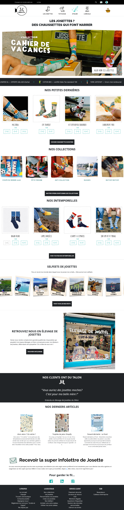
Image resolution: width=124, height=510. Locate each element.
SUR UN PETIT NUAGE (108, 236)
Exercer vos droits (75, 507)
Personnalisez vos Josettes (49, 497)
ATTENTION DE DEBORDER (77, 124)
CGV (75, 497)
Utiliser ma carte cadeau (49, 505)
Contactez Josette (23, 499)
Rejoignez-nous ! (23, 501)
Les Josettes (49, 494)
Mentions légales (75, 499)
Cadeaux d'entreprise (100, 494)
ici (66, 469)
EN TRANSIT (46, 124)
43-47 (15, 131)
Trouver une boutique (23, 497)
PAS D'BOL (15, 124)
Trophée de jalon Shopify (62, 434)
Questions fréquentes (75, 501)
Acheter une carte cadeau (49, 503)
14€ (15, 128)
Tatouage (62, 14)
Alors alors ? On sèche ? (26, 434)
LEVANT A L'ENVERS (78, 236)
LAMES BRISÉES (46, 236)
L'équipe (23, 494)
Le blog (39, 2)
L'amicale (87, 14)
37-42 (7, 131)
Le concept (23, 492)
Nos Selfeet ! (49, 501)
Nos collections (49, 492)
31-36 (24, 131)
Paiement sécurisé (75, 492)
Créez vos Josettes (49, 499)
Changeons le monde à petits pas (23, 2)
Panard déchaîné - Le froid (97, 434)
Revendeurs (101, 492)
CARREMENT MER (108, 124)
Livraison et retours (75, 494)
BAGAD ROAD (15, 236)
